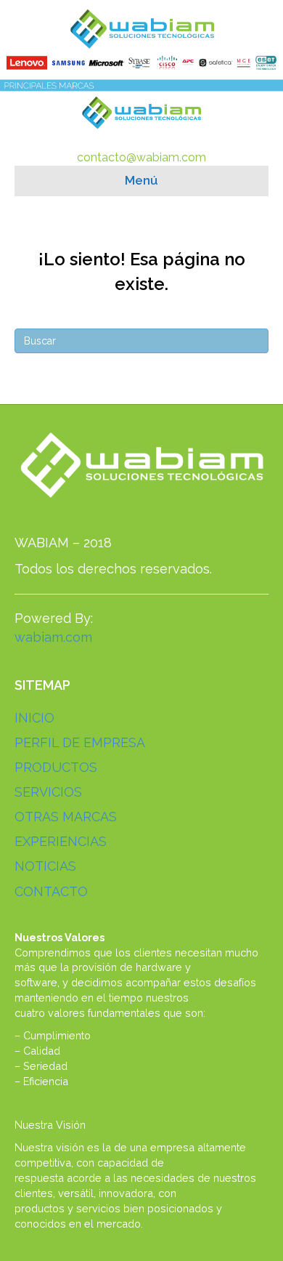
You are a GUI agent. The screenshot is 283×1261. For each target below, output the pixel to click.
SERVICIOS (48, 791)
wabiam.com (53, 637)
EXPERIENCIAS (61, 841)
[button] (16, 47)
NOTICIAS (45, 866)
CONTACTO (51, 891)
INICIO (34, 717)
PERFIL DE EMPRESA (80, 742)
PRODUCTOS (56, 767)
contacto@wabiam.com (141, 157)
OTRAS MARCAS (66, 816)
